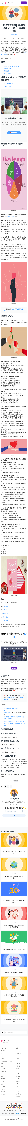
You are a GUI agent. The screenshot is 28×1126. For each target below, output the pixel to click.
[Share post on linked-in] (5, 786)
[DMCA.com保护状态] (21, 1113)
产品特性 (3, 1048)
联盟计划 (3, 1091)
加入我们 (18, 1081)
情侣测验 (16, 780)
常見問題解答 (7, 73)
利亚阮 (4, 38)
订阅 (14, 815)
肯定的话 (5, 606)
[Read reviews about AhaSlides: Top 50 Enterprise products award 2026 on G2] (19, 1105)
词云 (2, 1056)
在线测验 (3, 1050)
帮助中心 (3, 1089)
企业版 (17, 1068)
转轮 (2, 1066)
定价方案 (18, 1063)
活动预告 (3, 1086)
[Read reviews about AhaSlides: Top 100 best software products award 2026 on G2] (8, 1105)
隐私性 (17, 1086)
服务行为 (5, 617)
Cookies (18, 1088)
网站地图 (11, 1113)
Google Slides (19, 1050)
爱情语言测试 (7, 68)
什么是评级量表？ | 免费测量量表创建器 (15, 721)
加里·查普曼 (10, 216)
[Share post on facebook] (11, 786)
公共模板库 (11, 698)
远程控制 (3, 1068)
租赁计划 (18, 1066)
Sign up (24, 2)
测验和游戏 (14, 34)
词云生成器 (7, 712)
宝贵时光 (6, 610)
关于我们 (18, 1076)
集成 (17, 1048)
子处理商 (18, 1096)
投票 (2, 1053)
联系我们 (18, 1078)
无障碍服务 (18, 1094)
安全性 (17, 1091)
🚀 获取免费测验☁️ (14, 132)
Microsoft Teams (20, 1056)
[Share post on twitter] (8, 786)
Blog (2, 1081)
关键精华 (6, 71)
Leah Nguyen (14, 799)
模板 (2, 1084)
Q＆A (2, 1058)
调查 (2, 1063)
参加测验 (14, 668)
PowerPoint (19, 1053)
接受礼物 (5, 613)
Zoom (17, 1058)
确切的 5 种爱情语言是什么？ (12, 66)
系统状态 (4, 1113)
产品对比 (3, 1078)
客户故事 (3, 1094)
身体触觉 (5, 620)
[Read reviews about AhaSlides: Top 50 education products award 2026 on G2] (14, 1105)
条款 (17, 1083)
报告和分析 (3, 1071)
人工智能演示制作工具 (6, 1061)
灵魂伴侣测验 (7, 86)
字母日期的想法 (8, 84)
